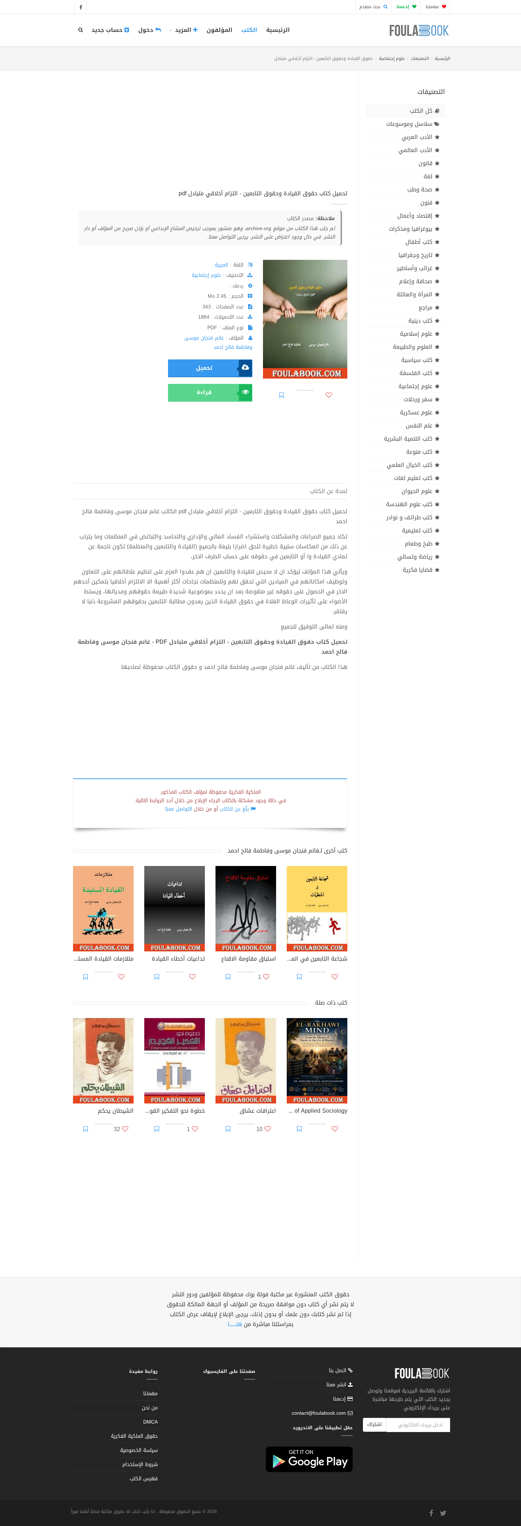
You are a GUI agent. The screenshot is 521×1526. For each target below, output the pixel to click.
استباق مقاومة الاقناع (248, 959)
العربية (221, 265)
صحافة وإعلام (415, 281)
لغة (428, 176)
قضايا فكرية (417, 569)
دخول (146, 29)
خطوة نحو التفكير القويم (174, 1111)
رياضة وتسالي (414, 556)
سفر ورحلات (418, 399)
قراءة (204, 392)
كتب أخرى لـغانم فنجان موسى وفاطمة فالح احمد (287, 850)
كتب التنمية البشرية (408, 438)
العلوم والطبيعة (412, 346)
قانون (425, 163)
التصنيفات (420, 58)
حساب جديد (107, 29)
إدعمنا (340, 1399)
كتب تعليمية (417, 530)
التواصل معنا (178, 809)
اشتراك (374, 1424)
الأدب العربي (417, 137)
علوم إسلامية (416, 333)
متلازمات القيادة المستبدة (103, 959)
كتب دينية (420, 320)
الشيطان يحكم (116, 1111)
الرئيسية (278, 29)
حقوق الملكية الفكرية (134, 1436)
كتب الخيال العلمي (409, 464)
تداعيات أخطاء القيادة (178, 959)
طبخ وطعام (418, 543)
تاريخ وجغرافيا (415, 255)
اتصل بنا (338, 1371)
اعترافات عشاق (258, 1111)
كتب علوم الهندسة (409, 504)
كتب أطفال (418, 241)
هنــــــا (235, 1324)
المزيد (183, 29)
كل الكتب (421, 110)
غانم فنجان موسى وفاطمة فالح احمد (218, 342)
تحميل (204, 367)
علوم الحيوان (417, 491)
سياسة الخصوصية (139, 1450)
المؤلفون (220, 29)
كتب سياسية (416, 359)
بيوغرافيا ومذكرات (410, 228)
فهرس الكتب (144, 1478)
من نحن (150, 1408)
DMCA (150, 1422)
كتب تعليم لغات (413, 478)
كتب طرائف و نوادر (409, 517)
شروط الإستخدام (140, 1464)
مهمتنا (433, 7)
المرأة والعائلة (414, 294)
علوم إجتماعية (392, 58)
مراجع (425, 307)
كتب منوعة (419, 451)
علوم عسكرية (416, 412)
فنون (426, 202)
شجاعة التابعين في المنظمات (317, 959)
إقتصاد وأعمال (414, 215)
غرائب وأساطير (414, 268)
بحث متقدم (370, 7)
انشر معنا (337, 1385)
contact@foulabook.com (319, 1413)
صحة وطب (419, 189)
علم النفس (419, 425)
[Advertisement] (210, 138)
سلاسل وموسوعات (409, 123)
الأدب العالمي (415, 150)
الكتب (249, 29)
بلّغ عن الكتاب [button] (234, 809)
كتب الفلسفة (415, 373)
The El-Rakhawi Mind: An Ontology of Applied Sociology (317, 1111)
